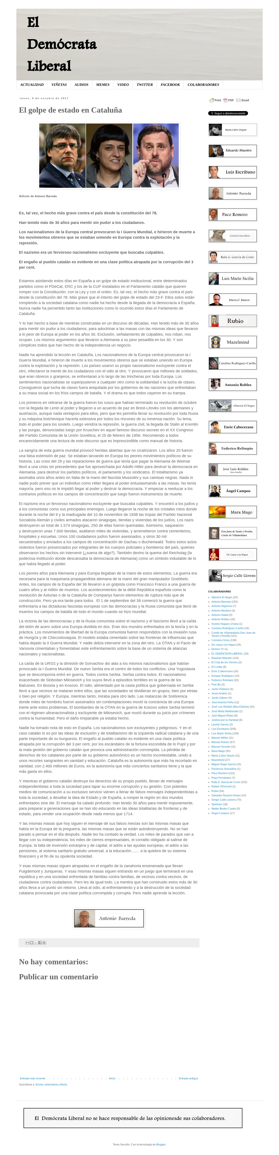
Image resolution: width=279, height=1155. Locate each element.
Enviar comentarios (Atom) (51, 1084)
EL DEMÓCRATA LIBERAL (227, 653)
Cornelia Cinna (220, 640)
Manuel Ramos (220, 742)
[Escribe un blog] (31, 942)
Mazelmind (218, 760)
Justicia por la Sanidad (224, 720)
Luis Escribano (220, 728)
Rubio (215, 791)
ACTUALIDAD (32, 85)
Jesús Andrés (219, 693)
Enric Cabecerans (222, 671)
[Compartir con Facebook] (40, 942)
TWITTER (145, 85)
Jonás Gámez (219, 697)
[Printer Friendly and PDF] (229, 102)
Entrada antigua (188, 1078)
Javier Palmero (220, 689)
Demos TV (217, 649)
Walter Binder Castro (223, 808)
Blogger (160, 1144)
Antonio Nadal (219, 615)
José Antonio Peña (222, 702)
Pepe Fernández (221, 777)
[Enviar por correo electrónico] (27, 942)
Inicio (112, 1078)
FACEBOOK (170, 85)
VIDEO (123, 85)
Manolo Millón (219, 737)
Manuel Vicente (220, 746)
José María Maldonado (225, 711)
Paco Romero (219, 773)
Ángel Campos (220, 813)
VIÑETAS (59, 85)
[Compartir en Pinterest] (44, 942)
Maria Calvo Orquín (223, 755)
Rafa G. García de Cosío (225, 782)
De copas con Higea (223, 644)
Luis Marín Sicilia (221, 733)
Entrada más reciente (32, 1078)
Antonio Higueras (221, 606)
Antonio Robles (220, 619)
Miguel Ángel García (223, 764)
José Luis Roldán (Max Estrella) (230, 706)
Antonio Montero (221, 610)
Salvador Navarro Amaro (226, 795)
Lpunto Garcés (220, 724)
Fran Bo (216, 684)
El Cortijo (216, 666)
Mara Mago (218, 751)
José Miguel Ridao (222, 715)
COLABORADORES (203, 85)
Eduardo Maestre (221, 658)
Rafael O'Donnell (221, 786)
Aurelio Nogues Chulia (224, 623)
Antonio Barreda (221, 601)
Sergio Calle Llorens (223, 799)
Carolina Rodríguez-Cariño (227, 628)
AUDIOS (81, 85)
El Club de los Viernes (224, 662)
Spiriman (216, 804)
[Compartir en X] (36, 942)
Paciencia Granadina (223, 768)
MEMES (102, 85)
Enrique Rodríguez (222, 675)
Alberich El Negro (221, 597)
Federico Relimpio (222, 680)
